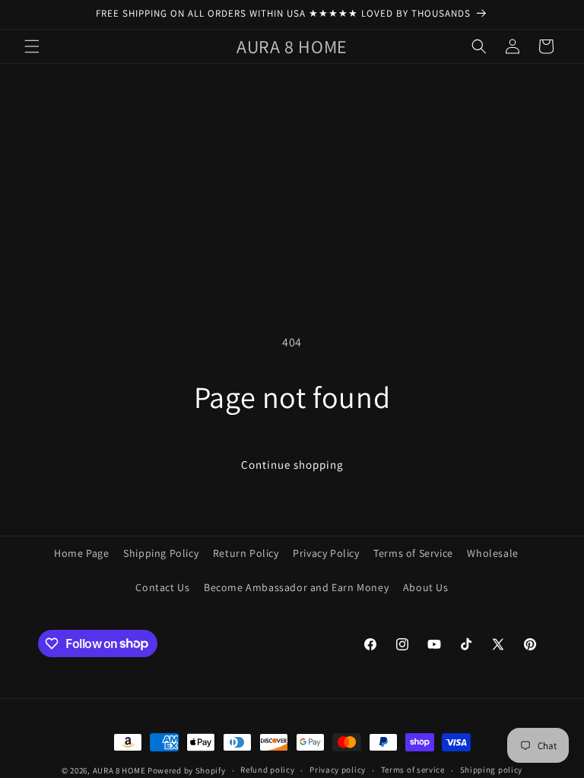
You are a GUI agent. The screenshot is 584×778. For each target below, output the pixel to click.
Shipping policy (491, 769)
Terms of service (413, 769)
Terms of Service (413, 553)
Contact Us (162, 587)
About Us (426, 587)
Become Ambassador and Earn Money (296, 587)
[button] (32, 46)
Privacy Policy (326, 553)
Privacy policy (337, 769)
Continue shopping (292, 464)
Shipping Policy (160, 553)
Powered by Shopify (187, 770)
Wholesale (492, 553)
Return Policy (246, 553)
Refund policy (267, 769)
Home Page (81, 553)
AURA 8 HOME (119, 770)
